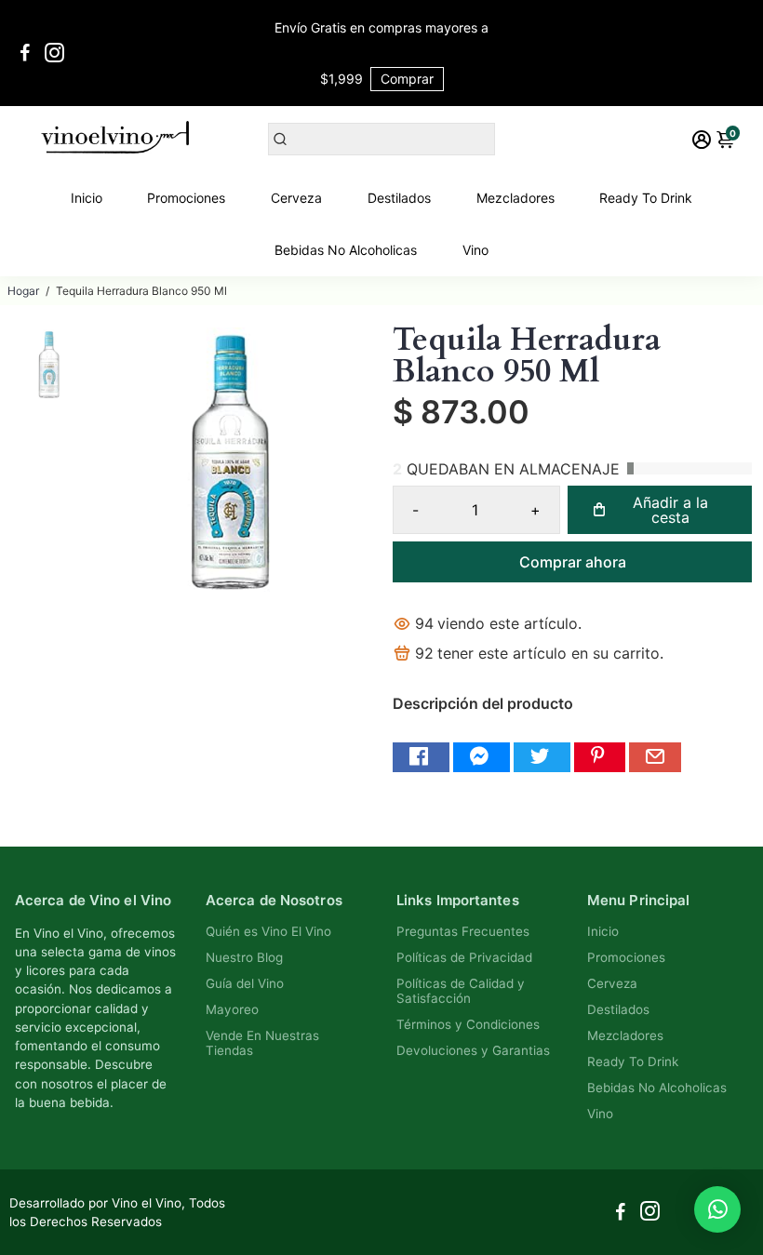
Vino (475, 250)
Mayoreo (232, 1009)
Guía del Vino (245, 983)
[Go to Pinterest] (599, 757)
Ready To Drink (645, 198)
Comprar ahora (572, 562)
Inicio (86, 198)
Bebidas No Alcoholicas (345, 250)
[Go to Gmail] (655, 757)
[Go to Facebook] (25, 53)
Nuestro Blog (244, 957)
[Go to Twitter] (542, 757)
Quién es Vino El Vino (268, 931)
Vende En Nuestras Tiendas (262, 1043)
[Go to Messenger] (481, 757)
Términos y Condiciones (468, 1024)
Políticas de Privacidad (464, 957)
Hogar (23, 291)
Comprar (407, 79)
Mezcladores (515, 198)
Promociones (186, 198)
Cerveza (296, 198)
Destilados (399, 198)
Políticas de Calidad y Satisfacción (460, 991)
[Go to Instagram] (54, 53)
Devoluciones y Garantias (473, 1050)
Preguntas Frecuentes (462, 931)
